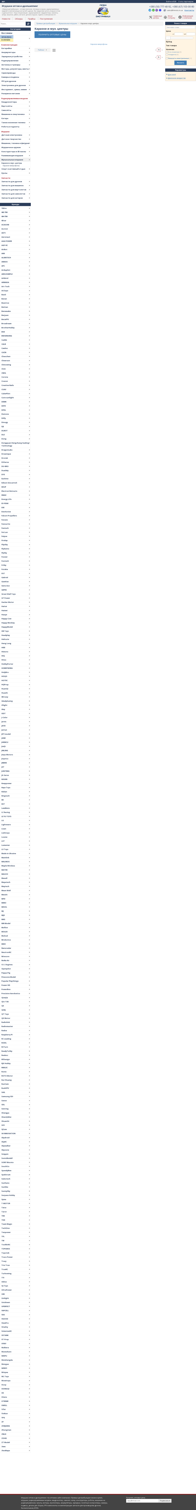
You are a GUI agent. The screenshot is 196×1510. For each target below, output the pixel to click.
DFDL (3, 410)
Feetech (5, 528)
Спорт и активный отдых (13, 169)
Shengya (5, 1113)
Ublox (4, 1282)
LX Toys (4, 849)
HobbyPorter (7, 664)
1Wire (4, 208)
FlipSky (4, 544)
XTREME (4, 1401)
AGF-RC (4, 245)
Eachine (4, 478)
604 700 (4, 216)
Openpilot (6, 968)
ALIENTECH (6, 257)
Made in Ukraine (8, 853)
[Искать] (28, 24)
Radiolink (5, 1022)
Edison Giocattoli (9, 483)
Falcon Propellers (9, 515)
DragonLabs (6, 450)
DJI (2, 426)
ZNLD (3, 1434)
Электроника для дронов (13, 85)
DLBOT (4, 430)
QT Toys (5, 1014)
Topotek (5, 1253)
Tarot (4, 1211)
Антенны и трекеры (10, 65)
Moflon (4, 927)
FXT (3, 573)
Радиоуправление (9, 60)
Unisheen (5, 1302)
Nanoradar (6, 948)
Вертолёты (6, 106)
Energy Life (6, 499)
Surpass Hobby (8, 1195)
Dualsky (5, 470)
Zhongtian (6, 1430)
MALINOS (5, 861)
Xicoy (3, 1384)
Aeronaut (5, 237)
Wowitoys (5, 1380)
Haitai (4, 606)
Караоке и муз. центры (11, 163)
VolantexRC (6, 1331)
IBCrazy (4, 697)
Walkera (5, 1347)
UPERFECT (5, 1306)
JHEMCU (4, 742)
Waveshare (6, 1351)
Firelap (4, 540)
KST (3, 804)
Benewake (6, 311)
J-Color (4, 717)
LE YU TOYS (6, 816)
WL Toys (5, 1376)
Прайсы (31, 18)
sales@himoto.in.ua (175, 10)
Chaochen (5, 356)
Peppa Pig (5, 973)
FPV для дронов (8, 81)
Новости (6, 18)
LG (2, 820)
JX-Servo (5, 775)
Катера (4, 118)
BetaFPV (5, 319)
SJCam (4, 1129)
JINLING (4, 750)
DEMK (3, 402)
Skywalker (6, 1146)
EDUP (3, 487)
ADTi (3, 233)
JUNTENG (5, 771)
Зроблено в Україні (6, 38)
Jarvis (3, 721)
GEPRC (4, 590)
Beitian (4, 307)
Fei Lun (4, 532)
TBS (3, 1216)
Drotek (4, 458)
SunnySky (5, 1191)
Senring (5, 1108)
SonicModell (7, 1158)
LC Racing (5, 812)
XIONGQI (5, 1389)
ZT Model (5, 1442)
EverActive (6, 511)
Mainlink (5, 857)
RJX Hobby (6, 1063)
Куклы (4, 173)
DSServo (5, 462)
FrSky (3, 565)
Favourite (5, 524)
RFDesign (5, 1059)
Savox (4, 1100)
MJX (3, 915)
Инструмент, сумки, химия (14, 89)
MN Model (5, 923)
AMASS (4, 261)
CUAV (3, 389)
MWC (3, 944)
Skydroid (5, 1137)
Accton (4, 229)
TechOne (5, 1228)
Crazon (4, 381)
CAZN (3, 352)
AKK (3, 253)
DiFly (3, 418)
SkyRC (4, 1142)
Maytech (5, 886)
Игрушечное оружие (11, 147)
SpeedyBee (6, 1170)
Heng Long (6, 643)
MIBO (3, 903)
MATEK (4, 870)
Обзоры (19, 18)
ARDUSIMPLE (7, 274)
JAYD (3, 726)
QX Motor (5, 1018)
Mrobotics (6, 940)
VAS (3, 1314)
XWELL (4, 1405)
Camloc (4, 348)
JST (2, 767)
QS (2, 1006)
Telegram (150, 10)
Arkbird (4, 278)
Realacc (4, 1055)
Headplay (5, 635)
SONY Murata (7, 1162)
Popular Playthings (10, 981)
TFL (3, 1236)
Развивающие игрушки (12, 155)
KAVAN (4, 779)
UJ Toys (4, 1286)
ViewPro (5, 1323)
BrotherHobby (8, 327)
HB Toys (5, 631)
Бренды (15, 204)
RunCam (5, 1084)
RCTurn (4, 1047)
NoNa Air (5, 960)
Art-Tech (5, 286)
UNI (3, 1294)
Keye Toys (5, 787)
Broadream (6, 323)
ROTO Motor (7, 1076)
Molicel (4, 936)
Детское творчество (11, 139)
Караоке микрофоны (11, 165)
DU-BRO (5, 466)
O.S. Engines (7, 964)
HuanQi (4, 688)
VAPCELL (5, 1310)
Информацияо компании (187, 17)
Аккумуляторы (8, 52)
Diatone (5, 414)
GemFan (5, 581)
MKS (3, 919)
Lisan (3, 828)
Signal (160, 10)
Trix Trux (5, 1265)
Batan (4, 299)
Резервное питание (10, 93)
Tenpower (6, 1232)
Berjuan (5, 315)
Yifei (3, 1409)
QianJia (4, 997)
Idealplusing (7, 701)
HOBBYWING (7, 668)
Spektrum (5, 1174)
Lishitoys (5, 833)
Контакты (189, 10)
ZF (2, 1422)
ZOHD (4, 1438)
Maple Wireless (8, 866)
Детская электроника (11, 135)
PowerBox (6, 989)
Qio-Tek (5, 1001)
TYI (2, 1277)
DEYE (3, 406)
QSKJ (3, 1010)
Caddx (4, 340)
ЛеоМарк (5, 1450)
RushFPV (5, 1088)
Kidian (4, 791)
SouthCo (5, 1166)
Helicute (5, 639)
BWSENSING (6, 336)
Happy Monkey (8, 623)
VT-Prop (5, 1339)
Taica (3, 1207)
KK (2, 800)
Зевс (3, 1446)
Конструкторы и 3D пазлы (13, 151)
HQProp (5, 684)
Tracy (3, 1261)
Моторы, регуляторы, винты (15, 69)
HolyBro (5, 672)
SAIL (3, 1092)
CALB (3, 344)
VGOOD (4, 1319)
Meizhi (4, 894)
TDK (3, 1220)
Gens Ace (5, 586)
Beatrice (5, 303)
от (173, 34)
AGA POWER (6, 241)
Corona (4, 377)
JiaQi (3, 746)
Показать (180, 63)
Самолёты (6, 110)
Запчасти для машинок (12, 185)
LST (3, 841)
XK (2, 1393)
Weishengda (7, 1360)
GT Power (5, 598)
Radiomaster (7, 1026)
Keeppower (6, 783)
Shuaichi (5, 1121)
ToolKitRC (5, 1244)
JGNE (3, 738)
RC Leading (6, 1039)
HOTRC (4, 680)
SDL (3, 1104)
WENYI (4, 1368)
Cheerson (5, 360)
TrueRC (4, 1269)
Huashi (4, 693)
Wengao (5, 1364)
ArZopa (4, 290)
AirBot (4, 249)
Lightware (6, 824)
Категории (15, 29)
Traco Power (7, 1257)
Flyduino (5, 548)
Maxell (4, 878)
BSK (3, 332)
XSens (4, 1397)
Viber (156, 10)
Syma (3, 1199)
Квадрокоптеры (9, 102)
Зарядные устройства (11, 56)
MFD (3, 899)
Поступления (46, 18)
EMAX (3, 495)
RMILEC (4, 1067)
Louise (4, 837)
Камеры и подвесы (10, 77)
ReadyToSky (6, 1051)
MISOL (4, 907)
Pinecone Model (8, 977)
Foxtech (5, 561)
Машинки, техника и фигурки (15, 143)
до (185, 34)
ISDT (3, 713)
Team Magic (6, 1224)
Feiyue (4, 536)
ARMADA (5, 282)
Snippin (4, 1154)
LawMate (5, 808)
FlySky (4, 553)
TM (2, 1240)
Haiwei (4, 610)
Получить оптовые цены (52, 34)
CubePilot (5, 393)
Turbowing (6, 1273)
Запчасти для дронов (11, 181)
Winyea (4, 1372)
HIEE (3, 647)
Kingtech (5, 796)
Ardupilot (5, 270)
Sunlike (4, 1187)
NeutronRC (6, 952)
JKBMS (4, 763)
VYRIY (3, 1343)
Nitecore (5, 956)
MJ (2, 911)
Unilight (5, 1298)
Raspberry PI (7, 1034)
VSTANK (4, 1335)
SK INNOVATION (8, 1133)
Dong (3, 439)
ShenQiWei (6, 1117)
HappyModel (7, 627)
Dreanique (6, 454)
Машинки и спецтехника (13, 114)
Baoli (3, 294)
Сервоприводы (8, 73)
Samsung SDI (7, 1096)
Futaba (4, 569)
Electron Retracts (9, 491)
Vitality (4, 1327)
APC (3, 266)
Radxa (4, 1030)
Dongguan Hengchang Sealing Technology (15, 444)
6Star (3, 220)
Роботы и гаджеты (10, 126)
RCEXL (4, 1043)
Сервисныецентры (157, 17)
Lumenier (5, 845)
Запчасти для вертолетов (13, 189)
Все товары (6, 33)
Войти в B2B (171, 1)
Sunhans (5, 1183)
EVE (2, 507)
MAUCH (4, 874)
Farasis (4, 520)
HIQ (3, 656)
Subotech (5, 1179)
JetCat (4, 730)
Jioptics (4, 758)
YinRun (4, 1413)
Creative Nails (7, 385)
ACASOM (5, 224)
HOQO (4, 676)
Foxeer (4, 557)
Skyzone (5, 1150)
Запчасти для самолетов (13, 194)
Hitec (3, 660)
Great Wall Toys (8, 594)
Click (3, 369)
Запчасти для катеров (12, 198)
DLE (3, 434)
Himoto (4, 651)
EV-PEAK (4, 503)
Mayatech (5, 882)
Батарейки (6, 48)
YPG (3, 1417)
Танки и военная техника (13, 122)
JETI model (6, 734)
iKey (3, 709)
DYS (3, 474)
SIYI (3, 1125)
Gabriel (4, 577)
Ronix (4, 1071)
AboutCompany (171, 17)
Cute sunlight (7, 397)
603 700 (4, 212)
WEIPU (4, 1356)
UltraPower (6, 1290)
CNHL (3, 373)
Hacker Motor (7, 602)
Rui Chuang (6, 1080)
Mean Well (6, 890)
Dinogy (4, 422)
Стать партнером (185, 1)
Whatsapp (153, 10)
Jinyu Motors (7, 754)
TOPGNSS (5, 1249)
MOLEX (4, 931)
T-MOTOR (5, 1203)
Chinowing (6, 364)
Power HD (5, 985)
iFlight (4, 705)
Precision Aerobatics (10, 993)
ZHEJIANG (5, 1426)
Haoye (4, 614)
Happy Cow (6, 618)
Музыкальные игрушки (12, 159)
